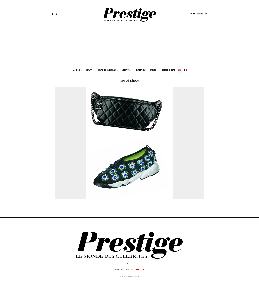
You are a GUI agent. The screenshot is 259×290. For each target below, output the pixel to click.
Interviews (141, 70)
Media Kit (129, 270)
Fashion (76, 70)
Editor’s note (168, 70)
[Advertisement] (129, 46)
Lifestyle (126, 70)
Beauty (89, 70)
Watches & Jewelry (107, 70)
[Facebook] (52, 14)
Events (153, 70)
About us (119, 270)
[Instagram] (56, 14)
